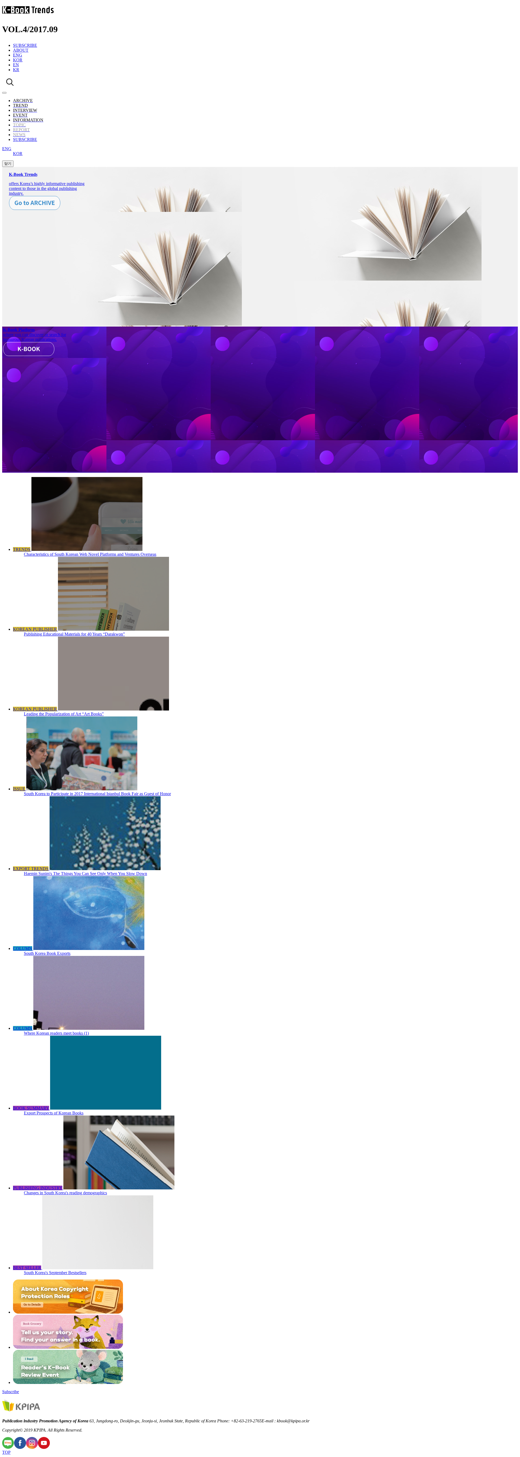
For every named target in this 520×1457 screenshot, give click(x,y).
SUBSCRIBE (25, 45)
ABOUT (20, 50)
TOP (6, 1452)
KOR (17, 60)
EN (16, 65)
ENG (17, 55)
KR (16, 69)
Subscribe (10, 1391)
